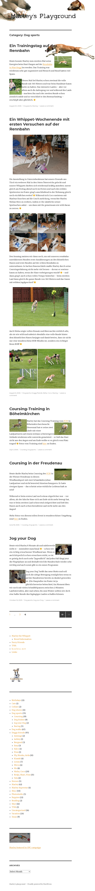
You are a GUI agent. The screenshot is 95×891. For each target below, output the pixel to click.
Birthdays (16, 700)
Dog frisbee (19, 720)
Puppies (15, 797)
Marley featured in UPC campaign (25, 847)
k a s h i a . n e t (19, 649)
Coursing (23, 450)
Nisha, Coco (47, 393)
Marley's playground (17, 884)
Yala (16, 778)
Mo (15, 768)
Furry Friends (18, 642)
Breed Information (22, 639)
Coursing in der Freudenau (35, 463)
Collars (15, 707)
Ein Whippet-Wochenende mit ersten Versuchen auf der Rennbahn (39, 124)
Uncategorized (18, 810)
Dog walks (17, 729)
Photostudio (17, 794)
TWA (14, 645)
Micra (17, 765)
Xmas (14, 817)
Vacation (16, 813)
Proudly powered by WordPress (39, 884)
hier (45, 443)
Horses (15, 781)
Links (14, 652)
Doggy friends (37, 393)
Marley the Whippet (21, 636)
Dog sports (27, 106)
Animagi (18, 736)
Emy (16, 745)
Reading (15, 800)
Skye (14, 804)
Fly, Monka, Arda (22, 755)
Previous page (62, 617)
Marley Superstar (20, 787)
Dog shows (17, 710)
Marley (15, 784)
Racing (35, 106)
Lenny (17, 762)
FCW (66, 421)
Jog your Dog (22, 538)
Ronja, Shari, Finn (22, 775)
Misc (14, 791)
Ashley (17, 739)
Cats (14, 703)
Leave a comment (47, 106)
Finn (16, 752)
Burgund (18, 742)
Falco (16, 749)
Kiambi (17, 758)
